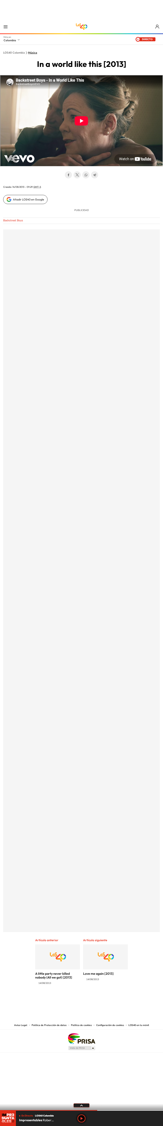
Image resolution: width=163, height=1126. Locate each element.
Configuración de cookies (110, 1025)
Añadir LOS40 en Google (28, 199)
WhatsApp (85, 174)
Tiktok (65, 998)
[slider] (81, 1110)
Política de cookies (81, 1025)
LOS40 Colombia (81, 26)
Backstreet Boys (13, 220)
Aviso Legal (20, 1025)
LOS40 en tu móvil (138, 1025)
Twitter (77, 174)
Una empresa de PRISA (81, 1038)
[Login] (157, 26)
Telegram (94, 174)
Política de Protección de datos (49, 1025)
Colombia (10, 40)
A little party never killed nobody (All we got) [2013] (53, 975)
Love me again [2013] (98, 974)
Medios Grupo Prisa (81, 1048)
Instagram (73, 998)
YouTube (81, 998)
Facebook (68, 174)
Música (32, 52)
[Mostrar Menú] (5, 26)
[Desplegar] (81, 1105)
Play (81, 1118)
